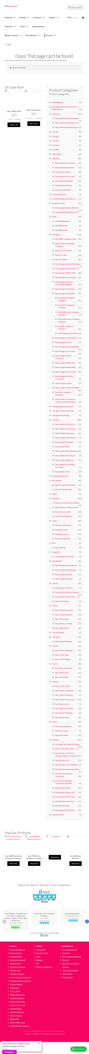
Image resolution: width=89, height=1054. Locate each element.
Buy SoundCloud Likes (63, 574)
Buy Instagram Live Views (65, 351)
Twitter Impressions (17, 995)
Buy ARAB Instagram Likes (65, 239)
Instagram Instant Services (63, 411)
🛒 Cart (8, 44)
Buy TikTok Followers (63, 614)
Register (39, 960)
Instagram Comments (18, 960)
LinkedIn (51, 17)
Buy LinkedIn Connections (65, 429)
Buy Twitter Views (62, 717)
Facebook (8, 17)
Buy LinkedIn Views (62, 471)
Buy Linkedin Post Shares (65, 455)
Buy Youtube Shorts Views (65, 797)
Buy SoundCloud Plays (64, 579)
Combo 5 (55, 149)
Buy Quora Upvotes (62, 538)
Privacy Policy (67, 974)
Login (38, 956)
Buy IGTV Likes (61, 255)
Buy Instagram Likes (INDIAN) (67, 347)
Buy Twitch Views (62, 677)
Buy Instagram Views (63, 383)
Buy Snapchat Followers (64, 556)
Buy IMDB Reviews (62, 221)
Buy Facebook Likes (62, 172)
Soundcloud (56, 561)
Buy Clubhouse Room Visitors (66, 127)
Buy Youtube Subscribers (64, 801)
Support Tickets (42, 953)
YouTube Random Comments (20, 977)
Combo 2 (55, 136)
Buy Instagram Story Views (65, 372)
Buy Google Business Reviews (66, 208)
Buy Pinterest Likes (63, 512)
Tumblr (55, 646)
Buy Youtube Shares (63, 788)
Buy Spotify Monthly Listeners (67, 592)
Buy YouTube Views (62, 805)
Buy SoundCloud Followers (65, 570)
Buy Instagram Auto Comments (67, 264)
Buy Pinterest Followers (64, 507)
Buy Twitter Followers (64, 695)
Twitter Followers (16, 984)
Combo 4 (55, 145)
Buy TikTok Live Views (63, 623)
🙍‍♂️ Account (48, 35)
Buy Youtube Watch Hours (65, 810)
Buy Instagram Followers (65, 289)
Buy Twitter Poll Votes (64, 708)
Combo (55, 132)
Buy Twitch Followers (63, 668)
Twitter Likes (15, 988)
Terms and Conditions (70, 970)
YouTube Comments (17, 974)
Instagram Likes (16, 953)
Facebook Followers (17, 998)
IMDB (54, 217)
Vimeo (54, 722)
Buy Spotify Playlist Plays (65, 597)
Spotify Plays (15, 1019)
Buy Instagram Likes (63, 342)
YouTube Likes (15, 970)
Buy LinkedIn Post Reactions (66, 451)
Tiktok (22, 26)
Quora (54, 521)
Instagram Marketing (60, 415)
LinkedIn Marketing (60, 476)
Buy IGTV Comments (63, 250)
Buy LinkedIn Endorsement (66, 437)
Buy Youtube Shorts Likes (65, 792)
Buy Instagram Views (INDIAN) (67, 388)
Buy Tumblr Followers (64, 650)
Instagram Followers (17, 950)
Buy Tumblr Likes (62, 655)
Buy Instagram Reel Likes (65, 363)
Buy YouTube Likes (62, 760)
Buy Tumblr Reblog (63, 659)
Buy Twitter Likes (62, 704)
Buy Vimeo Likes (61, 731)
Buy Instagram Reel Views (65, 367)
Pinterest (9, 26)
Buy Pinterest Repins (63, 516)
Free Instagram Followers (68, 333)
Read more (13, 864)
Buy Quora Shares (62, 534)
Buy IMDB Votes (61, 230)
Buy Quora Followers (63, 525)
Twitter (55, 681)
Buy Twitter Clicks (62, 686)
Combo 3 (55, 141)
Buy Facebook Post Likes (65, 176)
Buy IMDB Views (61, 225)
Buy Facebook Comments (65, 163)
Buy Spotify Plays (62, 601)
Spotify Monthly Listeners (19, 1026)
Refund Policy (67, 977)
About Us (65, 960)
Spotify (55, 583)
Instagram (37, 17)
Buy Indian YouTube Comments (67, 744)
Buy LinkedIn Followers (64, 442)
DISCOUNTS (57, 154)
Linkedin (55, 420)
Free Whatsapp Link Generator (64, 199)
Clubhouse (56, 114)
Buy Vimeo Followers (63, 726)
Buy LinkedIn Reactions (64, 460)
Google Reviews (38, 26)
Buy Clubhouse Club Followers (67, 118)
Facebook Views (16, 1009)
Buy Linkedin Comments (65, 424)
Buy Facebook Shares (63, 185)
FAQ (37, 963)
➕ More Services (11, 35)
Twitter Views (15, 991)
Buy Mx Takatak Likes (63, 489)
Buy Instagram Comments (65, 277)
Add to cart (14, 125)
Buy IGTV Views (61, 259)
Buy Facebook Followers (64, 167)
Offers (54, 494)
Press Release (30, 35)
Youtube (22, 17)
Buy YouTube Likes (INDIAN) (66, 765)
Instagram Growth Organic (63, 406)
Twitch (55, 664)
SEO (54, 543)
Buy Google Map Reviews (65, 212)
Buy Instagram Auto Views (65, 273)
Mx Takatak (56, 480)
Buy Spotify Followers (64, 588)
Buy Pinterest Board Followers (67, 503)
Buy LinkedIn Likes (62, 446)
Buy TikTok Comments (64, 610)
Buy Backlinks (57, 102)
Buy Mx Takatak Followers (65, 485)
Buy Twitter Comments (64, 690)
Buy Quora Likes (61, 530)
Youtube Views (57, 815)
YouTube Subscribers (17, 967)
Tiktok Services (58, 632)
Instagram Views (16, 956)
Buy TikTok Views (62, 628)
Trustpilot (56, 637)
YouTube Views (15, 963)
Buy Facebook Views (63, 190)
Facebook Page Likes (17, 1002)
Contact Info (41, 950)
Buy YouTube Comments (64, 748)
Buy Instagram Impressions (66, 338)
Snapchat (56, 552)
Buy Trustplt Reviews (63, 641)
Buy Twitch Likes (61, 673)
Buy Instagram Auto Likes (65, 268)
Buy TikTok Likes (61, 619)
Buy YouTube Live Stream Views (67, 769)
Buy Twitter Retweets (64, 713)
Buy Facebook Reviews (64, 181)
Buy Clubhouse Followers (65, 123)
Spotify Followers (16, 1015)
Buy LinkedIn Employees (65, 433)
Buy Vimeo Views (61, 735)
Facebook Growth (59, 194)
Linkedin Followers (17, 1012)
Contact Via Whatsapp (44, 967)
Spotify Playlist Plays (17, 1022)
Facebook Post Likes (17, 1005)
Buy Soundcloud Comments (66, 565)
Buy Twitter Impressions (65, 699)
